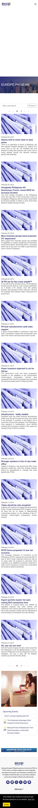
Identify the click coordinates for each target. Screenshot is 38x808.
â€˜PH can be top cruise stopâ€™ (16, 281)
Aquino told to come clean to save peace (17, 141)
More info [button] (31, 799)
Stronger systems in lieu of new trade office (18, 462)
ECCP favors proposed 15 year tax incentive (17, 551)
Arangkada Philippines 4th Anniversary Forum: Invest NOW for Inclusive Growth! (18, 190)
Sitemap (18, 789)
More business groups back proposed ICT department (18, 237)
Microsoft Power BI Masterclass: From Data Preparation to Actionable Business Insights (20, 730)
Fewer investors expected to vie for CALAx (17, 369)
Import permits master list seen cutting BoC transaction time (15, 601)
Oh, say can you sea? (11, 645)
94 (17, 111)
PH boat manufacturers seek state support (17, 328)
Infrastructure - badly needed (14, 414)
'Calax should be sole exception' (16, 505)
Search (33, 105)
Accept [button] (6, 804)
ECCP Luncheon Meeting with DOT (16, 716)
